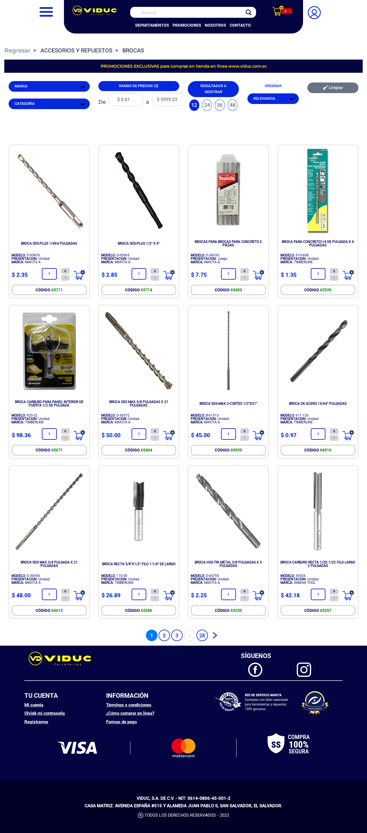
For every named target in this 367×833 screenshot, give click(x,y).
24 (207, 105)
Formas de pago (121, 721)
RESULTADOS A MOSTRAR (213, 89)
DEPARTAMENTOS (152, 25)
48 (232, 105)
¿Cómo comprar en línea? (130, 713)
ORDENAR (273, 86)
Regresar (17, 50)
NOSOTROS (215, 25)
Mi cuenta (33, 705)
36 (219, 105)
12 (194, 105)
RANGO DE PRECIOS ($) (139, 86)
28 (202, 635)
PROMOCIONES (187, 25)
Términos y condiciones (128, 705)
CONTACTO (240, 25)
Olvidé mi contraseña (44, 713)
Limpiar (335, 87)
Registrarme (36, 721)
